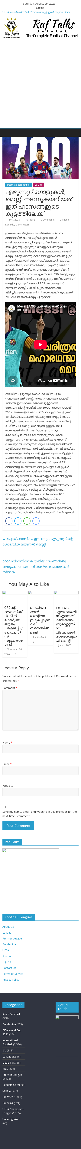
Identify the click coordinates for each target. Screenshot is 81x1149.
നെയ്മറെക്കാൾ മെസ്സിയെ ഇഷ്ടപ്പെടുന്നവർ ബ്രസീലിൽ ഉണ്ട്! (40, 619)
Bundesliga (9, 944)
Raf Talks (31, 219)
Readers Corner (11, 1085)
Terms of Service (12, 974)
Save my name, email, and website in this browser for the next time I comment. (39, 814)
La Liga (38, 184)
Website (7, 785)
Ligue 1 (6, 962)
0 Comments (47, 219)
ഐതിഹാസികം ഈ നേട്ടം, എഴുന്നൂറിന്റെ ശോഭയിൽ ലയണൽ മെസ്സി (37, 541)
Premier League (12, 938)
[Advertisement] (40, 85)
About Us (8, 926)
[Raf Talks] (6, 132)
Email (6, 764)
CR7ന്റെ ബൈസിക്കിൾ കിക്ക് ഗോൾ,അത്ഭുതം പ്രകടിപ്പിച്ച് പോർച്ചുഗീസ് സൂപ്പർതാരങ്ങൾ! (13, 626)
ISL (4, 1050)
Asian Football (11, 1014)
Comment (9, 688)
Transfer (7, 1097)
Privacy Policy (10, 979)
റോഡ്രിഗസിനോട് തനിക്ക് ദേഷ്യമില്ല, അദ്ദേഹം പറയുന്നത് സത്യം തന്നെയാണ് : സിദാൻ (36, 566)
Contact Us (9, 968)
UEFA (5, 950)
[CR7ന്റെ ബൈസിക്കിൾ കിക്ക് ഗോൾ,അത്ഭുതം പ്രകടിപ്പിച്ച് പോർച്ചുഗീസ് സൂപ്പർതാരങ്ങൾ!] (14, 593)
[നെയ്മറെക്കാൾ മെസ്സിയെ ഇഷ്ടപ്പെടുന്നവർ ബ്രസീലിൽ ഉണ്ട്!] (40, 593)
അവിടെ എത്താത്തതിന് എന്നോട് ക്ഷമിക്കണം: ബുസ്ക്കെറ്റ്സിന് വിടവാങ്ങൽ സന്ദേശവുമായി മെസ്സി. (66, 624)
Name (7, 742)
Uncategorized (11, 1119)
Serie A (6, 956)
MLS (5, 1068)
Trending (7, 1103)
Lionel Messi (22, 224)
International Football (18, 184)
